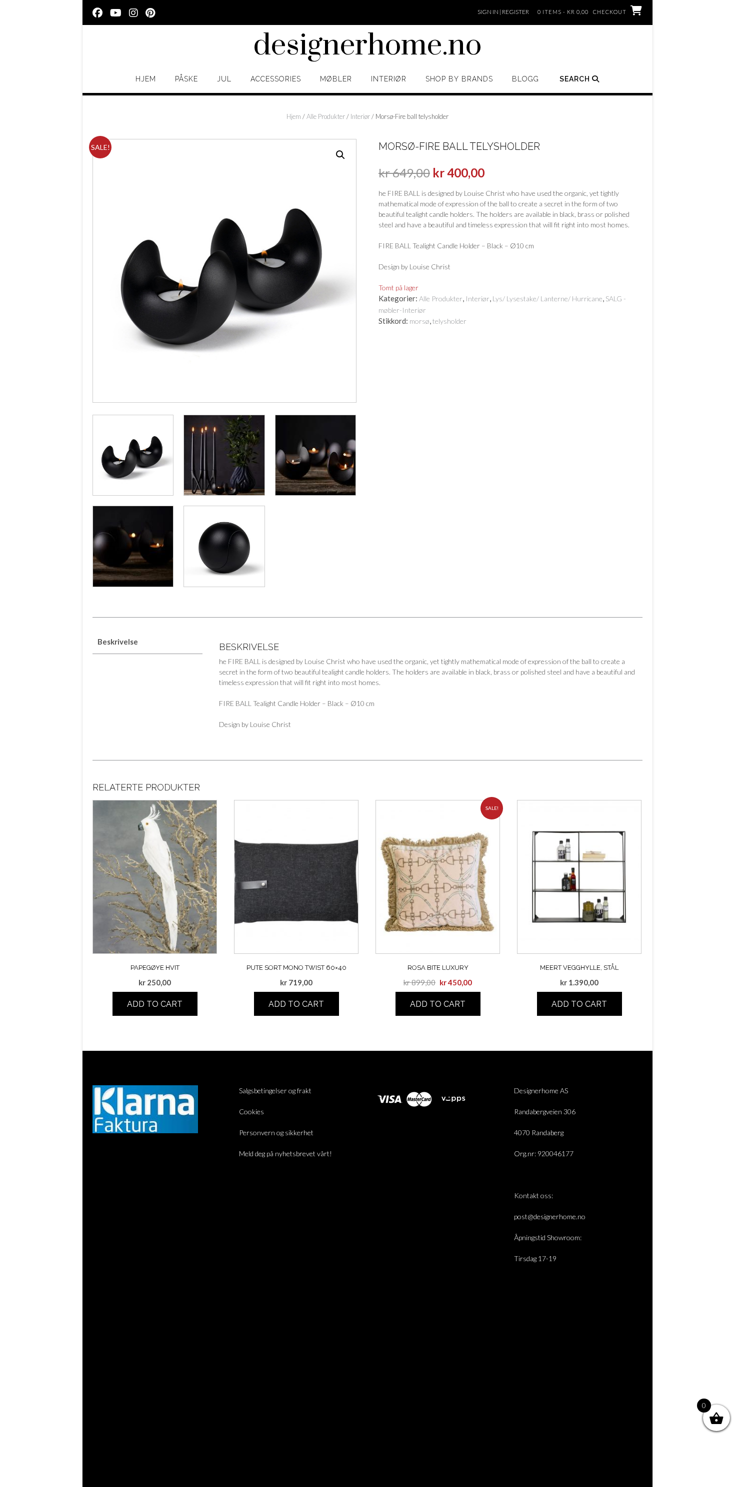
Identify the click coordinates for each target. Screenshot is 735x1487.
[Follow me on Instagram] (133, 12)
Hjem (146, 79)
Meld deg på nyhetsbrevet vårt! (285, 1153)
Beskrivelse (118, 641)
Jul (224, 79)
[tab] (147, 642)
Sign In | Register (503, 11)
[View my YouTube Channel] (116, 12)
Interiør (388, 79)
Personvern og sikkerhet (276, 1132)
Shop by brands (459, 79)
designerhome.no (368, 45)
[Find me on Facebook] (97, 12)
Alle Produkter (325, 116)
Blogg (525, 79)
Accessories (275, 79)
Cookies (251, 1111)
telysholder (449, 321)
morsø (420, 321)
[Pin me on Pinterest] (150, 12)
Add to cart (154, 1004)
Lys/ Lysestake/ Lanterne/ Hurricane (547, 298)
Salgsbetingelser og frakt (275, 1090)
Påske (186, 79)
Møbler (336, 79)
